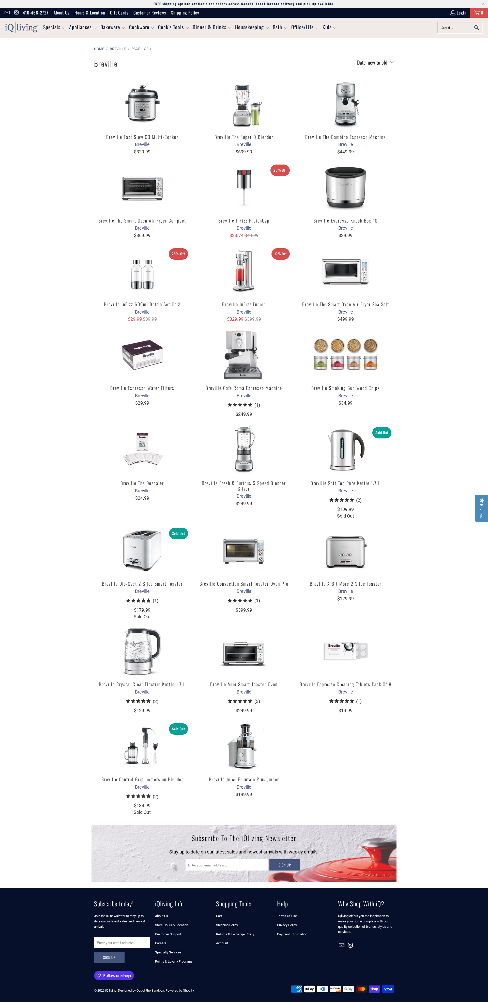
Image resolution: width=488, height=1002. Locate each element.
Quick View (142, 114)
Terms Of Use (287, 916)
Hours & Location (89, 12)
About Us (61, 12)
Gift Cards (119, 12)
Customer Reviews (149, 12)
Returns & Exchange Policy (235, 934)
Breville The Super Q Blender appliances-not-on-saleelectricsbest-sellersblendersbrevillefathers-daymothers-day (244, 103)
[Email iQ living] (7, 12)
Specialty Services (168, 952)
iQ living (110, 990)
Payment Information (292, 934)
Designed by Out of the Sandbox (141, 990)
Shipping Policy (185, 12)
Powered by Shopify (179, 990)
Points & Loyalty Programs (174, 961)
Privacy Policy (287, 925)
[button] (54, 27)
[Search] (476, 27)
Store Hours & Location (171, 925)
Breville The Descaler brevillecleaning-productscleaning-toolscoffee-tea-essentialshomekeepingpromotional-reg (142, 449)
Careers (160, 943)
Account (222, 943)
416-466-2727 (36, 12)
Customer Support (168, 934)
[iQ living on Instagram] (16, 12)
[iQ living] (21, 27)
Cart (219, 916)
